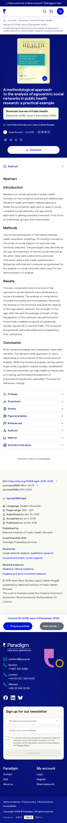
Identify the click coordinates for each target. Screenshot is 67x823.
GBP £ (38, 817)
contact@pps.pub (19, 659)
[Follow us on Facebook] (5, 697)
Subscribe (33, 753)
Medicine (8, 568)
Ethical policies (45, 802)
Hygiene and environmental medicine (24, 573)
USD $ (28, 817)
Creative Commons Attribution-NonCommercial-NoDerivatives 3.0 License (32, 597)
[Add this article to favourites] (21, 140)
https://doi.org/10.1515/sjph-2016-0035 (30, 481)
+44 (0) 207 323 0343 (21, 678)
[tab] (33, 166)
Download (35, 149)
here (51, 3)
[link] (19, 647)
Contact (7, 774)
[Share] (10, 140)
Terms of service (11, 802)
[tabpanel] (33, 280)
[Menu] (60, 11)
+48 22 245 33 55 (19, 688)
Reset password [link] (45, 784)
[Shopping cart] (51, 11)
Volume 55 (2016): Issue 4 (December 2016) (24, 24)
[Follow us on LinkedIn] (13, 697)
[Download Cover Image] (44, 78)
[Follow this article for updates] (16, 140)
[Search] (45, 11)
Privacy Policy (23, 745)
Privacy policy (29, 802)
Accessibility (9, 806)
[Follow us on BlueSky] (20, 697)
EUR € (19, 817)
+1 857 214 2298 (18, 668)
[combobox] (33, 721)
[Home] (4, 11)
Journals (12, 20)
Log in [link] (40, 774)
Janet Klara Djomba (17, 124)
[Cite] (5, 140)
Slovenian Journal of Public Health (35, 20)
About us (8, 784)
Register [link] (41, 779)
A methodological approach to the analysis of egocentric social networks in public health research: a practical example (33, 29)
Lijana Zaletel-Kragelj (43, 124)
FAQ (5, 779)
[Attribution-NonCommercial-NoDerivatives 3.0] (44, 132)
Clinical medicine (24, 568)
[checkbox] (7, 738)
